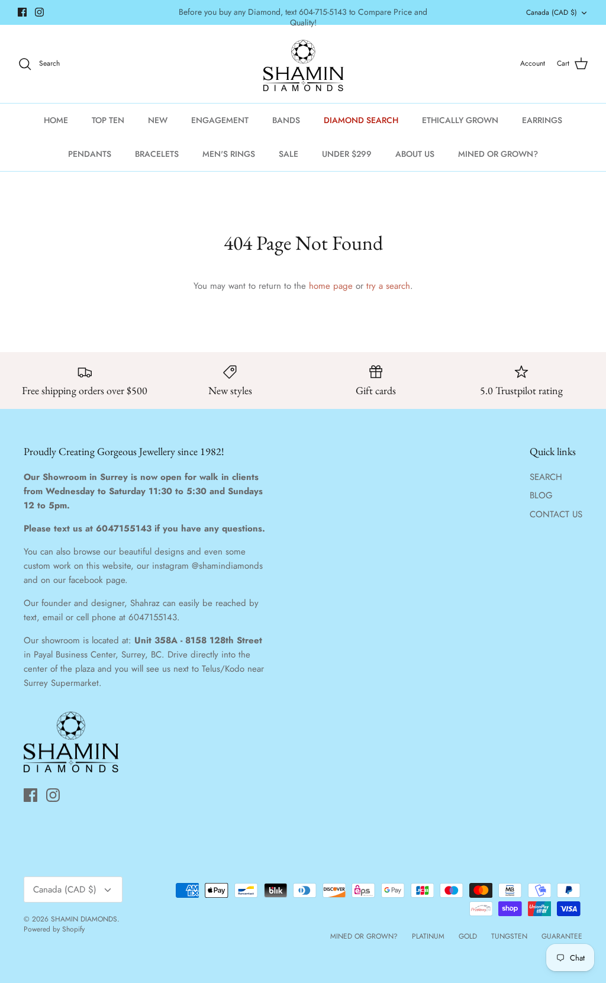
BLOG (541, 495)
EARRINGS (542, 120)
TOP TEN (108, 120)
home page (331, 285)
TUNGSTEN (509, 936)
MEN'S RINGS (228, 154)
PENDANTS (89, 154)
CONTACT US (556, 514)
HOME (56, 120)
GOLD (468, 936)
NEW (157, 120)
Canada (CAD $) (551, 12)
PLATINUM (428, 936)
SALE (288, 154)
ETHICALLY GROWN (460, 120)
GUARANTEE (561, 936)
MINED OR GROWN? (498, 154)
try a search (388, 285)
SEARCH (546, 477)
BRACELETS (157, 154)
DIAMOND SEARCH (361, 120)
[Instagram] (39, 12)
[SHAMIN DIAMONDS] (303, 64)
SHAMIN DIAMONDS (84, 919)
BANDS (286, 120)
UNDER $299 (347, 154)
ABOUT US (414, 154)
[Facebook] (22, 12)
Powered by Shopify (54, 929)
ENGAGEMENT (220, 120)
